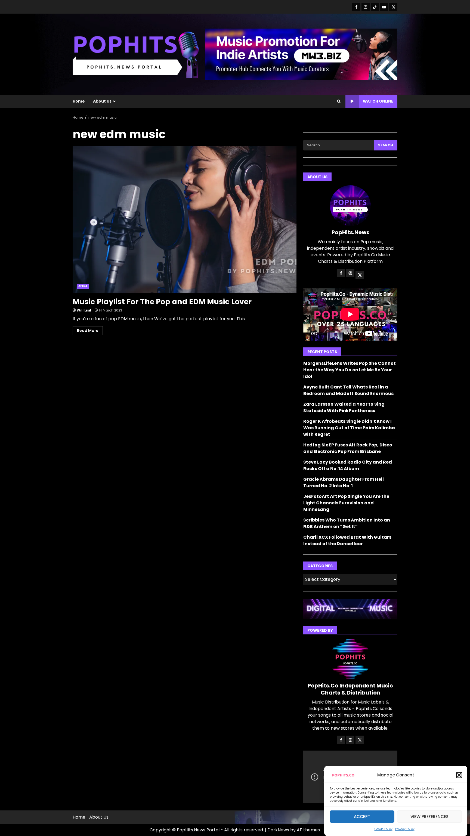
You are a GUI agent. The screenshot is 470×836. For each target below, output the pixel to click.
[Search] (339, 101)
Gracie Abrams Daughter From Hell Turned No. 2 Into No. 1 (343, 482)
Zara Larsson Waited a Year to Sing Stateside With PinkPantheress (344, 407)
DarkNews (278, 830)
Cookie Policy (383, 829)
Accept (362, 816)
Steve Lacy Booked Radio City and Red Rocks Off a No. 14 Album (347, 465)
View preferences (429, 816)
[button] (459, 775)
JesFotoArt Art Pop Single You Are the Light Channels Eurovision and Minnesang (346, 503)
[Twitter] (393, 7)
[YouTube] (384, 7)
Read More (87, 330)
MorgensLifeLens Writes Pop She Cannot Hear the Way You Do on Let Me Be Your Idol (349, 370)
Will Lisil (84, 310)
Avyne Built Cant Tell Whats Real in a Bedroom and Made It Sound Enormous (348, 390)
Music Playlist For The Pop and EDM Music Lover (184, 219)
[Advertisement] (301, 54)
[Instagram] (365, 7)
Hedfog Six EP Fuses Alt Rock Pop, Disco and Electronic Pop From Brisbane (347, 448)
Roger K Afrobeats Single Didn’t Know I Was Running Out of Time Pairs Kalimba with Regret (349, 427)
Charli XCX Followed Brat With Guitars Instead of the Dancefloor (347, 540)
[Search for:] (338, 145)
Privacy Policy (405, 829)
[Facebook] (356, 7)
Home (79, 101)
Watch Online (378, 101)
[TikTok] (375, 7)
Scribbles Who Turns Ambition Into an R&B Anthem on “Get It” (346, 523)
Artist (83, 286)
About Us (102, 101)
